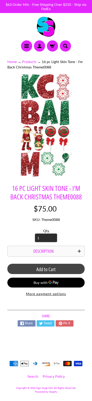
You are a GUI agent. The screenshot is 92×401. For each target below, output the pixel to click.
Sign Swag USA (44, 387)
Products (29, 61)
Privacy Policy (54, 376)
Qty (46, 231)
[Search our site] (65, 46)
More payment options (46, 294)
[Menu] (26, 46)
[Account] (39, 46)
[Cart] (52, 46)
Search (32, 376)
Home (12, 61)
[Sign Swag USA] (46, 27)
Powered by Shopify (46, 391)
